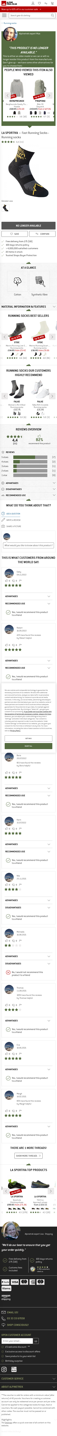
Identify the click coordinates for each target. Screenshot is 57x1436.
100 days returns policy (17, 244)
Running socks (10, 23)
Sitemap (8, 1422)
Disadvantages (13, 907)
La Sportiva (9, 133)
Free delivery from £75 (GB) (19, 241)
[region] (28, 718)
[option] (28, 171)
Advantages (11, 596)
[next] (49, 95)
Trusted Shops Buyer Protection (21, 255)
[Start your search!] (53, 15)
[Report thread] (20, 581)
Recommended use (15, 603)
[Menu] (4, 15)
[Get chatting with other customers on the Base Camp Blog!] (16, 1370)
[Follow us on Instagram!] (6, 1370)
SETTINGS (28, 738)
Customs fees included (15, 1269)
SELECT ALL (28, 746)
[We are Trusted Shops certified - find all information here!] (33, 1269)
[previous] (7, 95)
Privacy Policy (15, 731)
